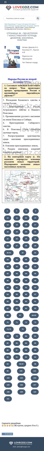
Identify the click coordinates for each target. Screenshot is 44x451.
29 (35, 246)
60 (26, 301)
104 (34, 378)
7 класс (19, 24)
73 (35, 322)
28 (26, 246)
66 (8, 315)
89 (35, 350)
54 (8, 294)
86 (8, 350)
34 (8, 260)
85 (35, 343)
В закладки (8, 434)
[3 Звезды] (7, 425)
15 (17, 225)
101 (34, 371)
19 (17, 232)
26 (8, 246)
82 (8, 343)
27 (17, 246)
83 (17, 343)
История (25, 24)
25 (35, 239)
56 (26, 294)
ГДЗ (5, 24)
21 (35, 232)
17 (35, 225)
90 (8, 357)
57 (35, 294)
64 (26, 308)
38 (8, 267)
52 (26, 287)
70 (8, 322)
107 (34, 385)
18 (8, 232)
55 (17, 294)
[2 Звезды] (5, 425)
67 (20, 315)
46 (8, 280)
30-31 (9, 253)
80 (26, 336)
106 (21, 385)
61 (35, 301)
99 (8, 371)
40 (26, 267)
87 (17, 350)
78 (8, 336)
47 (17, 280)
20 (26, 232)
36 (26, 260)
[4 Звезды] (10, 425)
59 (17, 301)
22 (8, 239)
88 (26, 350)
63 (17, 308)
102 (8, 378)
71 (17, 322)
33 (35, 253)
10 (8, 218)
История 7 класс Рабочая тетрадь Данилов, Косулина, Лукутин (21, 25)
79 (17, 336)
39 (17, 267)
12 (26, 218)
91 (17, 357)
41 (35, 267)
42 (8, 273)
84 (26, 343)
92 (26, 357)
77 (35, 329)
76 (23, 329)
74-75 (9, 329)
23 (17, 239)
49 (35, 280)
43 (17, 273)
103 (21, 378)
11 (17, 218)
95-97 (21, 364)
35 (17, 260)
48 (26, 280)
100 (21, 371)
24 (26, 239)
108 (8, 392)
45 (35, 273)
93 (35, 357)
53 (35, 287)
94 (8, 364)
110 (34, 392)
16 (26, 225)
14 (8, 225)
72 (26, 322)
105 (8, 385)
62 (8, 308)
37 (35, 260)
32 (23, 253)
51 (17, 287)
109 (21, 392)
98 (35, 364)
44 (26, 273)
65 (35, 308)
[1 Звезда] (3, 425)
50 (8, 287)
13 (35, 218)
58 (8, 301)
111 (8, 399)
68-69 (34, 315)
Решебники (11, 24)
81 (35, 336)
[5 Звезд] (12, 425)
